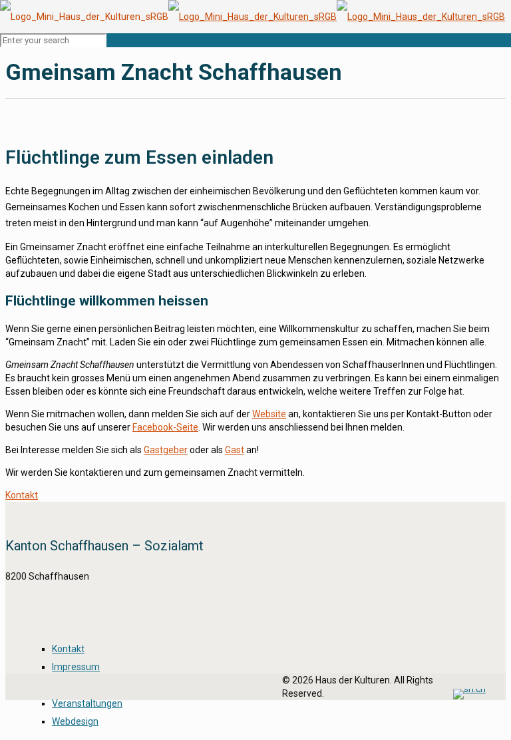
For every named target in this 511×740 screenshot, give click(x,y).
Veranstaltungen (87, 703)
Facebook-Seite (165, 427)
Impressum (76, 666)
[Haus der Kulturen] (252, 16)
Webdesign (75, 721)
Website (269, 414)
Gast (234, 450)
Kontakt (68, 649)
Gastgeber (166, 450)
